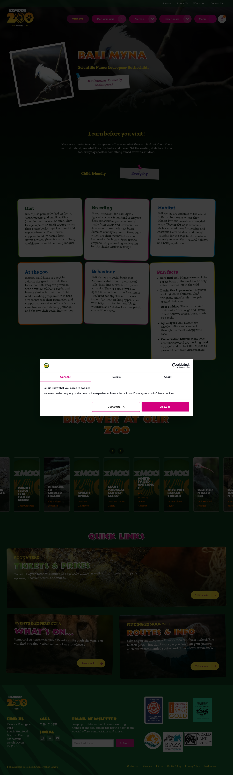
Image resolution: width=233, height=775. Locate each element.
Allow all (165, 406)
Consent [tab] (65, 376)
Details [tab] (116, 376)
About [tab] (167, 376)
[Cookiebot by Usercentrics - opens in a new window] (175, 365)
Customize (114, 406)
